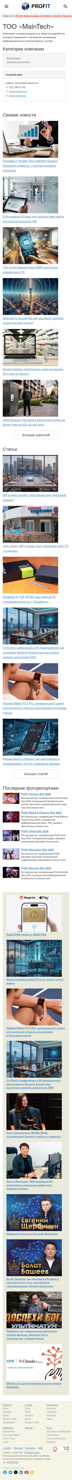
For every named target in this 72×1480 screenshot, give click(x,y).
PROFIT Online (32, 1452)
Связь (5, 1407)
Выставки (51, 1407)
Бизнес (6, 1414)
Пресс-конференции (56, 1438)
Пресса (28, 1427)
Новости (7, 1404)
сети (13, 1438)
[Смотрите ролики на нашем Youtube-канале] (26, 1472)
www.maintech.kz (17, 95)
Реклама (18, 1447)
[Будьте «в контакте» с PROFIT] (21, 1472)
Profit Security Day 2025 (36, 868)
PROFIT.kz (12, 1462)
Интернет (7, 1411)
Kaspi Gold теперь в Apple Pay (26, 934)
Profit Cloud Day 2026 (35, 831)
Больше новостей (36, 434)
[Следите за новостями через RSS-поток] (32, 1472)
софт (14, 1418)
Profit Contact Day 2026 (36, 794)
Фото (49, 1427)
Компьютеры (9, 1431)
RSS (40, 1447)
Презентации (53, 1434)
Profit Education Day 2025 (37, 849)
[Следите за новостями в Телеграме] (10, 1472)
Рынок (28, 1411)
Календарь (52, 1404)
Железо (6, 1418)
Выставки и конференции (59, 1431)
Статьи (28, 1404)
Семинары (52, 1411)
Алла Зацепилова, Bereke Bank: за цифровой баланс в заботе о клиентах (33, 1134)
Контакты (30, 1447)
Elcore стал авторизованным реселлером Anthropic (33, 1385)
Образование (9, 1421)
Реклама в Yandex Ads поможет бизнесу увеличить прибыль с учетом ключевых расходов (30, 165)
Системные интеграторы (18, 61)
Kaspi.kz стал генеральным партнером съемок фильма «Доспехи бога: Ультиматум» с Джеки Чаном (31, 1334)
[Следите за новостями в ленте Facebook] (5, 1472)
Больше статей (36, 773)
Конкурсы (51, 1414)
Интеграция (13, 58)
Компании (8, 1427)
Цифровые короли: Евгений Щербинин (32, 1233)
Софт (5, 1441)
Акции (49, 1418)
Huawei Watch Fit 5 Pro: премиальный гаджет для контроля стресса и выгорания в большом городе (34, 708)
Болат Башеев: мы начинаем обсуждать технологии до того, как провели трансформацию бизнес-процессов (32, 1282)
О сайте (7, 1447)
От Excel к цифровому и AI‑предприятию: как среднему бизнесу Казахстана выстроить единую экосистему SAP (33, 652)
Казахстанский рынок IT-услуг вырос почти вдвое (35, 981)
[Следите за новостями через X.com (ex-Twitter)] (15, 1472)
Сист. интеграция (11, 1434)
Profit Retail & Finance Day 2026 (41, 812)
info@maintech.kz (18, 91)
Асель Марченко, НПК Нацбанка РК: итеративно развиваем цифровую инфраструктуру (29, 1184)
